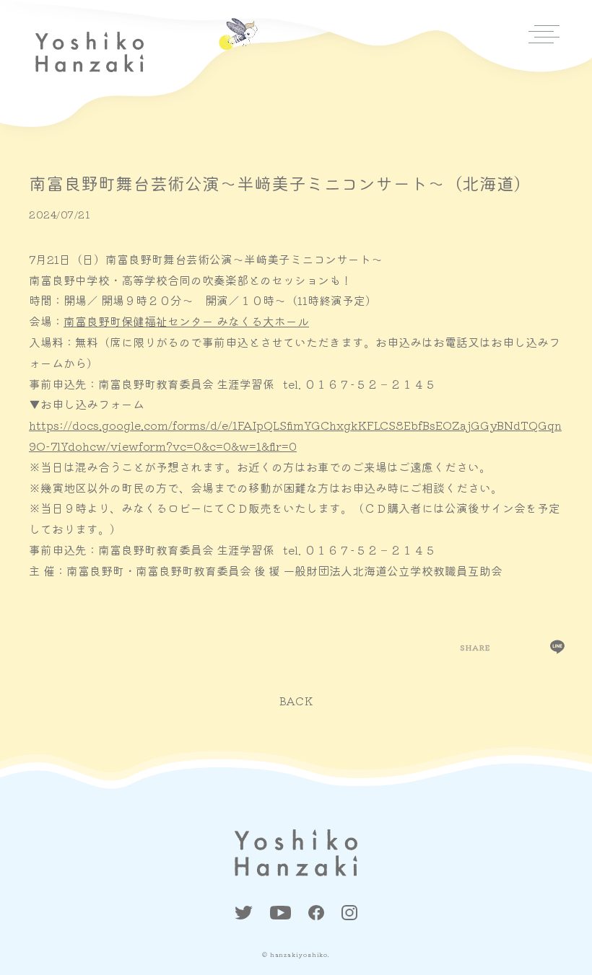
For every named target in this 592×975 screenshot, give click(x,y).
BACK (296, 700)
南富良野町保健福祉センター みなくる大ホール (186, 321)
